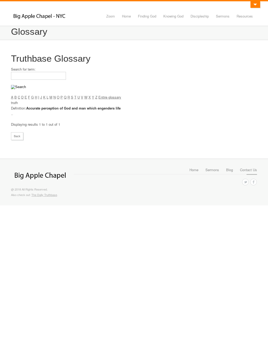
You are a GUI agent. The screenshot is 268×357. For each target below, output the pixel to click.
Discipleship (200, 16)
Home (126, 16)
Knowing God (173, 16)
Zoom (110, 16)
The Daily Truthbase (44, 195)
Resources (245, 16)
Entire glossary (109, 97)
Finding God (147, 16)
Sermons (223, 16)
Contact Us (248, 169)
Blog (229, 169)
